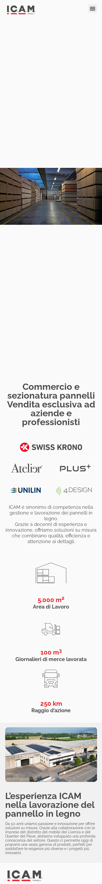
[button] (92, 8)
